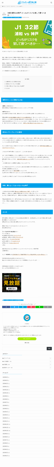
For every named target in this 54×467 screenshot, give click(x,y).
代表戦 (7, 364)
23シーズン (9, 17)
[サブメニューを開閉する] (50, 358)
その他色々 (7, 361)
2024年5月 (6, 408)
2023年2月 (6, 455)
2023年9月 (6, 433)
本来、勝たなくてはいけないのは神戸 (15, 86)
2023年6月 (6, 443)
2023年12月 (6, 424)
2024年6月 (6, 405)
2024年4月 (6, 411)
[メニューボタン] (2, 2)
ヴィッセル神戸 (14, 17)
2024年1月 (6, 421)
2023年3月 (6, 452)
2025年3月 (6, 380)
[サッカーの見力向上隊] (27, 2)
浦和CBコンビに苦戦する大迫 (13, 81)
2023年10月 (6, 430)
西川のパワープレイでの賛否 (13, 83)
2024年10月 (6, 392)
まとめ (8, 88)
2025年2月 (6, 383)
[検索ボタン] (51, 2)
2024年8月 (6, 399)
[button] (6, 307)
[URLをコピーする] (48, 307)
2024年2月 (6, 418)
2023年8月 (6, 436)
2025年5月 (6, 377)
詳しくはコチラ (27, 338)
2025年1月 (6, 386)
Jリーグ (5, 17)
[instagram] (27, 342)
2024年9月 (6, 396)
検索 (49, 348)
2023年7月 (6, 440)
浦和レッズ (19, 17)
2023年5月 (6, 446)
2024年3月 (6, 414)
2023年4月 (6, 449)
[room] (28, 342)
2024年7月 (6, 402)
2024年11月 (6, 389)
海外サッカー (8, 367)
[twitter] (25, 342)
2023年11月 (6, 427)
